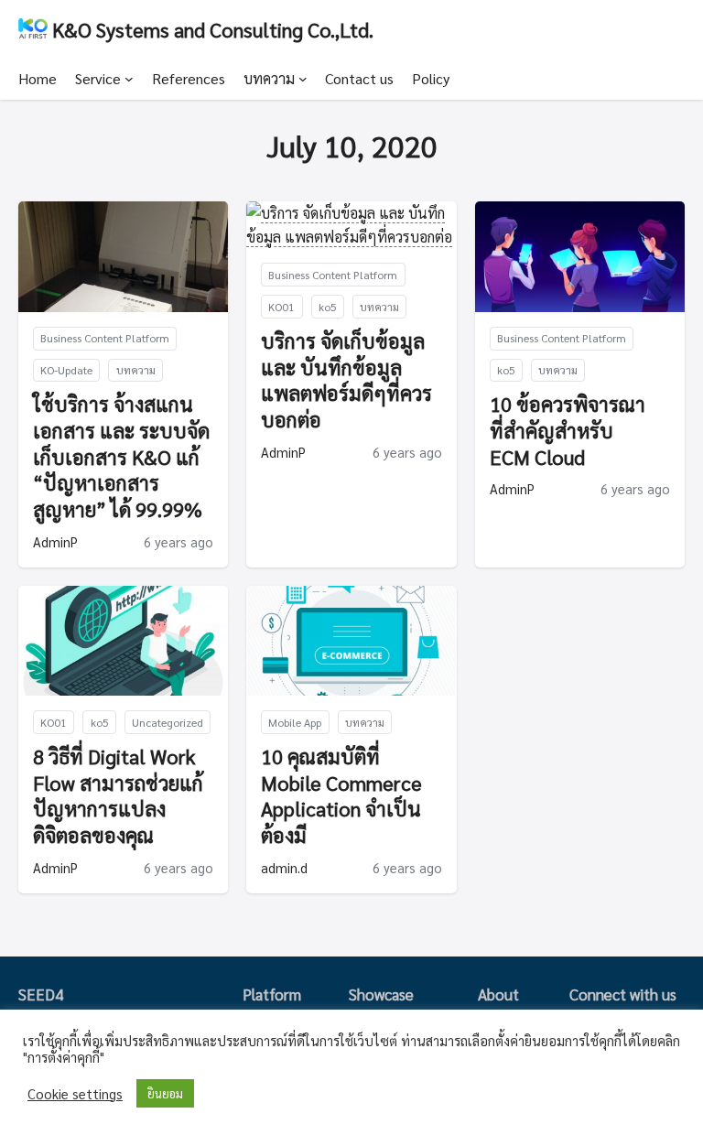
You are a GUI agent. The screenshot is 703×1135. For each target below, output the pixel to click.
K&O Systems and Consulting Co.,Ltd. (212, 29)
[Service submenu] (129, 78)
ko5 (328, 306)
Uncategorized (167, 722)
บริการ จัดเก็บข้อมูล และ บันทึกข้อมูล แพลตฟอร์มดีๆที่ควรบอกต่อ (346, 380)
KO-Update (66, 369)
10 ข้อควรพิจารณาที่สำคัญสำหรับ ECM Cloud (567, 430)
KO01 (281, 306)
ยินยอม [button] (165, 1093)
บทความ (269, 78)
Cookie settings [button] (75, 1094)
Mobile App (294, 722)
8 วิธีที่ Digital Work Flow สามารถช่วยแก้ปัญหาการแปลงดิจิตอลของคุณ (118, 795)
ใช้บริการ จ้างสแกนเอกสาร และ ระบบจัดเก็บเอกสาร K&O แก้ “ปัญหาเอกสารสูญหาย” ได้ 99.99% (121, 456)
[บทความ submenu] (303, 78)
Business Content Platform (104, 337)
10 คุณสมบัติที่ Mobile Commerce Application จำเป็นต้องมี (341, 795)
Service (98, 78)
